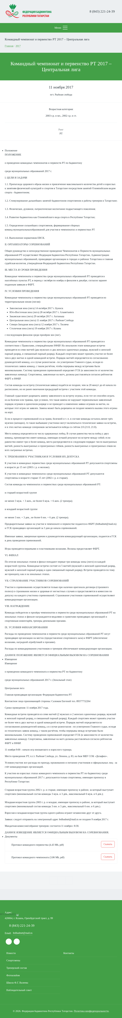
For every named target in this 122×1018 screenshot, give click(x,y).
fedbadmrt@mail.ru (106, 524)
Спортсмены (13, 960)
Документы (11, 836)
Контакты (68, 953)
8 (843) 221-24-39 (102, 11)
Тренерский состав (16, 968)
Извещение (11, 659)
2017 (18, 46)
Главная (9, 46)
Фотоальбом (13, 975)
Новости (11, 953)
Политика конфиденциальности (91, 1011)
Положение (11, 150)
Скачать (108, 844)
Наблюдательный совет (19, 990)
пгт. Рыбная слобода (61, 94)
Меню (57, 27)
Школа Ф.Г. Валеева (17, 982)
